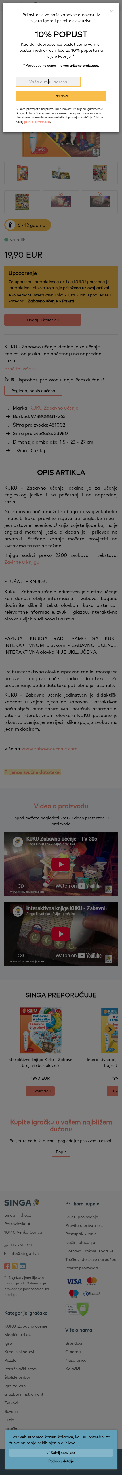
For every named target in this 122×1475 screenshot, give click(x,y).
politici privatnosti (37, 121)
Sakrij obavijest (62, 1452)
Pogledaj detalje (61, 1461)
